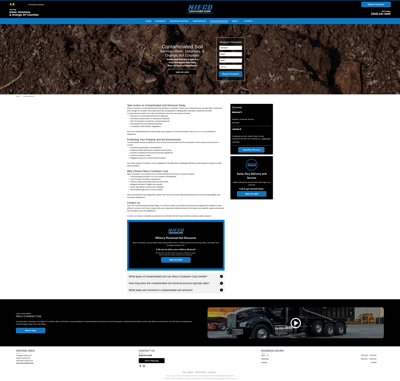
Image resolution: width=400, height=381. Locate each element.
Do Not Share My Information (183, 376)
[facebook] (140, 366)
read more (266, 139)
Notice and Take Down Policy (211, 376)
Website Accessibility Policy (227, 376)
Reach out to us (195, 131)
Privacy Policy (169, 376)
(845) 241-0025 (381, 14)
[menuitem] (148, 21)
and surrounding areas (24, 363)
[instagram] (143, 366)
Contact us (131, 216)
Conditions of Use (197, 376)
